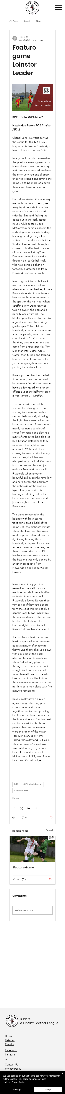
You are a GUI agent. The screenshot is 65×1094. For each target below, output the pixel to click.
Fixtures (10, 1040)
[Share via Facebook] (13, 808)
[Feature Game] (32, 849)
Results (9, 1044)
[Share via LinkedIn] (28, 808)
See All (49, 830)
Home (8, 1036)
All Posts (14, 21)
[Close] (60, 1075)
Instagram (11, 1054)
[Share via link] (36, 808)
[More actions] (51, 38)
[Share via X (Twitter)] (21, 808)
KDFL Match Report (32, 784)
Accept (48, 1089)
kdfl (16, 784)
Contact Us (11, 1064)
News (38, 21)
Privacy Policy (13, 1068)
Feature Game (21, 790)
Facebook (11, 1050)
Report (27, 21)
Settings (17, 1089)
